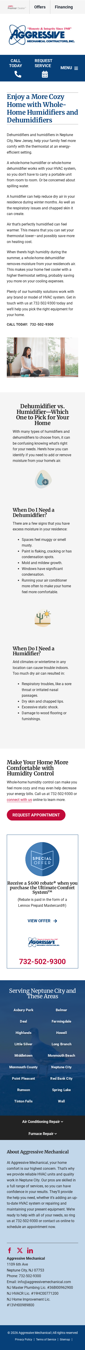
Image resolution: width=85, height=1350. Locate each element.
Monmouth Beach (61, 1056)
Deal (23, 1021)
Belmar (61, 1010)
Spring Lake (61, 1090)
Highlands (24, 1033)
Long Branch (62, 1044)
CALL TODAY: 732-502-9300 (30, 324)
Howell (61, 1033)
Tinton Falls (23, 1101)
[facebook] (9, 1250)
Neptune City (61, 1067)
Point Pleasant (23, 1078)
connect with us (19, 800)
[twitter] (20, 1250)
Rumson (23, 1090)
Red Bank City (61, 1078)
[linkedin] (30, 1250)
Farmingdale (61, 1021)
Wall (61, 1101)
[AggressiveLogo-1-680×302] (42, 20)
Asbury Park (23, 1010)
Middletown (23, 1056)
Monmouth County (23, 1067)
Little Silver (24, 1044)
